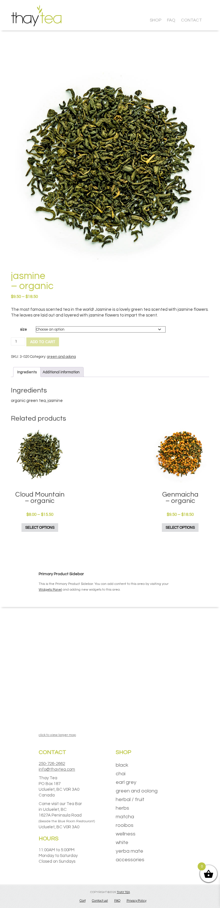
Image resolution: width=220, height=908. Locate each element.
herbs (122, 808)
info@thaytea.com (57, 769)
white (122, 842)
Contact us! (100, 900)
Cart (83, 900)
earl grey (126, 782)
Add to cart (42, 342)
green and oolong (61, 357)
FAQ (117, 900)
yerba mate (129, 851)
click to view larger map (57, 735)
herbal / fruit (130, 799)
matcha (125, 816)
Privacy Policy (136, 900)
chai (120, 773)
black (122, 765)
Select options (39, 528)
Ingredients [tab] (27, 372)
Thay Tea (123, 892)
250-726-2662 (52, 763)
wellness (125, 834)
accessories (130, 859)
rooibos (124, 825)
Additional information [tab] (61, 372)
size (23, 329)
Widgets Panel (50, 589)
